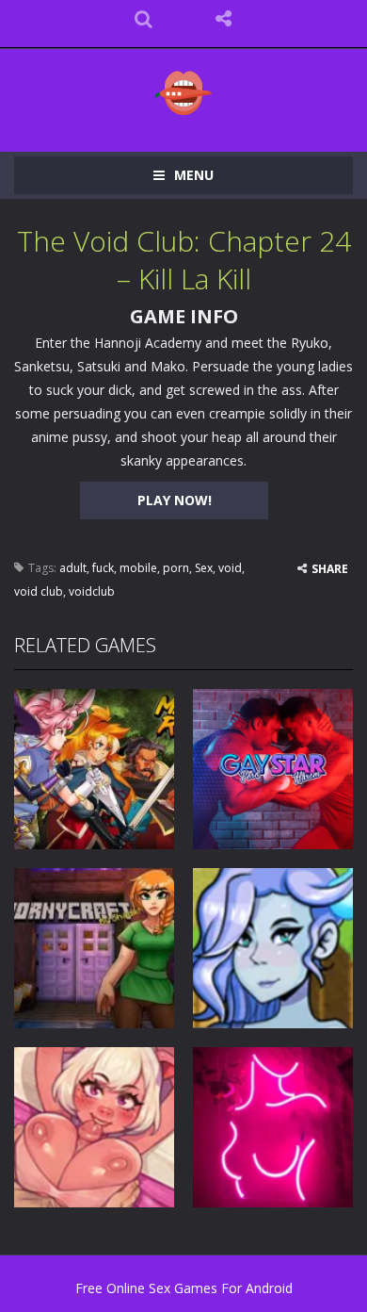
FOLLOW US (223, 19)
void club (38, 591)
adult (73, 568)
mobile (138, 568)
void (230, 568)
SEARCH (143, 19)
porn (176, 568)
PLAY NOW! (174, 500)
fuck (103, 568)
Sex (204, 568)
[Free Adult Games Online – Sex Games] (183, 92)
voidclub (92, 591)
